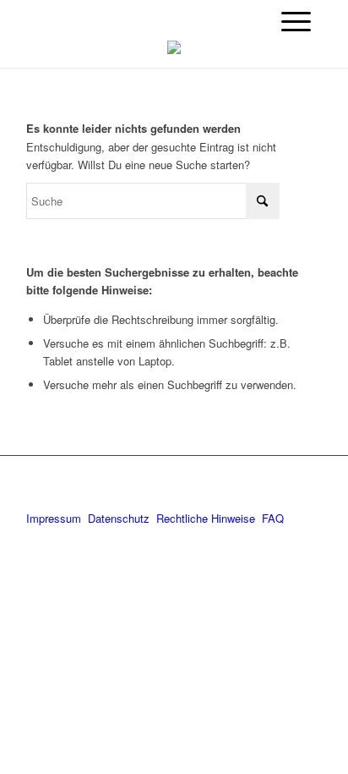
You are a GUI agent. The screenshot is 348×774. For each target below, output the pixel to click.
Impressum (53, 518)
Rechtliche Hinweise (207, 518)
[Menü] (296, 21)
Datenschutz (119, 518)
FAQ (273, 518)
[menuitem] (296, 21)
